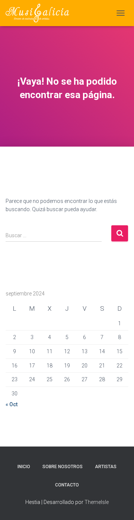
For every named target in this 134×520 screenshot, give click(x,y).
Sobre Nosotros (62, 466)
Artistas (106, 466)
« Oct (11, 404)
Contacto (67, 485)
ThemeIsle (96, 502)
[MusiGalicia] (40, 13)
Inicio (23, 466)
